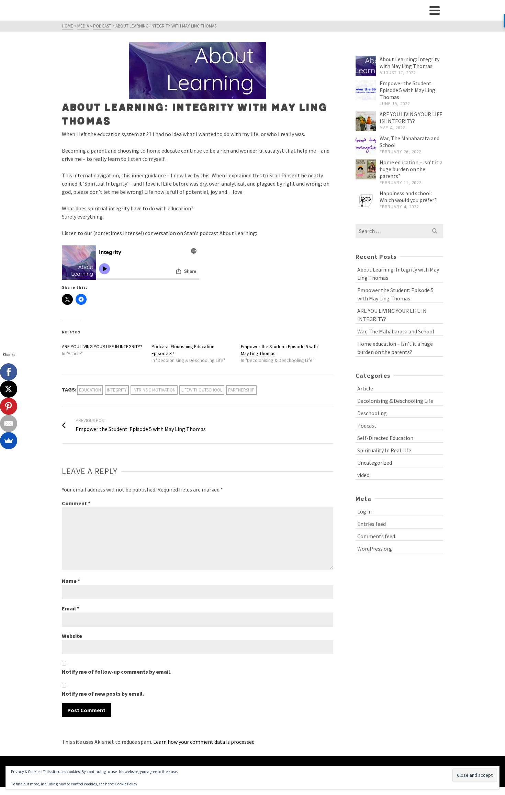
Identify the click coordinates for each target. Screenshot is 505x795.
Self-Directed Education (385, 437)
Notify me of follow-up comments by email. (116, 671)
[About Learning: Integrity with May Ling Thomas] (366, 66)
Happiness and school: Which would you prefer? (408, 196)
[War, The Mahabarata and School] (366, 145)
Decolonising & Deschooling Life (395, 400)
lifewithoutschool (201, 390)
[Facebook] (8, 371)
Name (71, 580)
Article (365, 388)
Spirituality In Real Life (384, 450)
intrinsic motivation (154, 390)
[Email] (8, 423)
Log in (364, 511)
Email (70, 608)
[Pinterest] (8, 406)
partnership (241, 390)
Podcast (367, 425)
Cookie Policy (126, 783)
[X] (8, 389)
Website (72, 635)
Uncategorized (374, 462)
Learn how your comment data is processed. (204, 741)
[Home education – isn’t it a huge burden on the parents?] (366, 169)
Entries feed (371, 523)
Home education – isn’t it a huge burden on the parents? (411, 169)
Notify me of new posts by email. (103, 693)
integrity (117, 390)
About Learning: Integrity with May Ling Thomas (409, 62)
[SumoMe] (8, 440)
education (90, 390)
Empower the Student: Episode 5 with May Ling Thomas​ (407, 90)
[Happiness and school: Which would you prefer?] (366, 200)
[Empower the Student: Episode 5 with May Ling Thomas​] (366, 90)
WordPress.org (374, 548)
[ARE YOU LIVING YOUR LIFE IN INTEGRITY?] (366, 121)
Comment (76, 503)
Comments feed (376, 536)
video (363, 475)
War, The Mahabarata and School (395, 331)
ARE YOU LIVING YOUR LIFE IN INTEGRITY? (102, 346)
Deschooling (372, 413)
